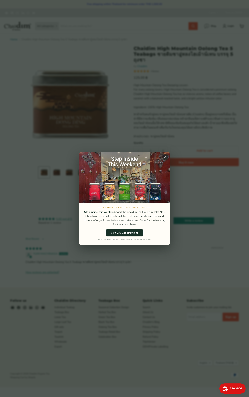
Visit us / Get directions (124, 232)
